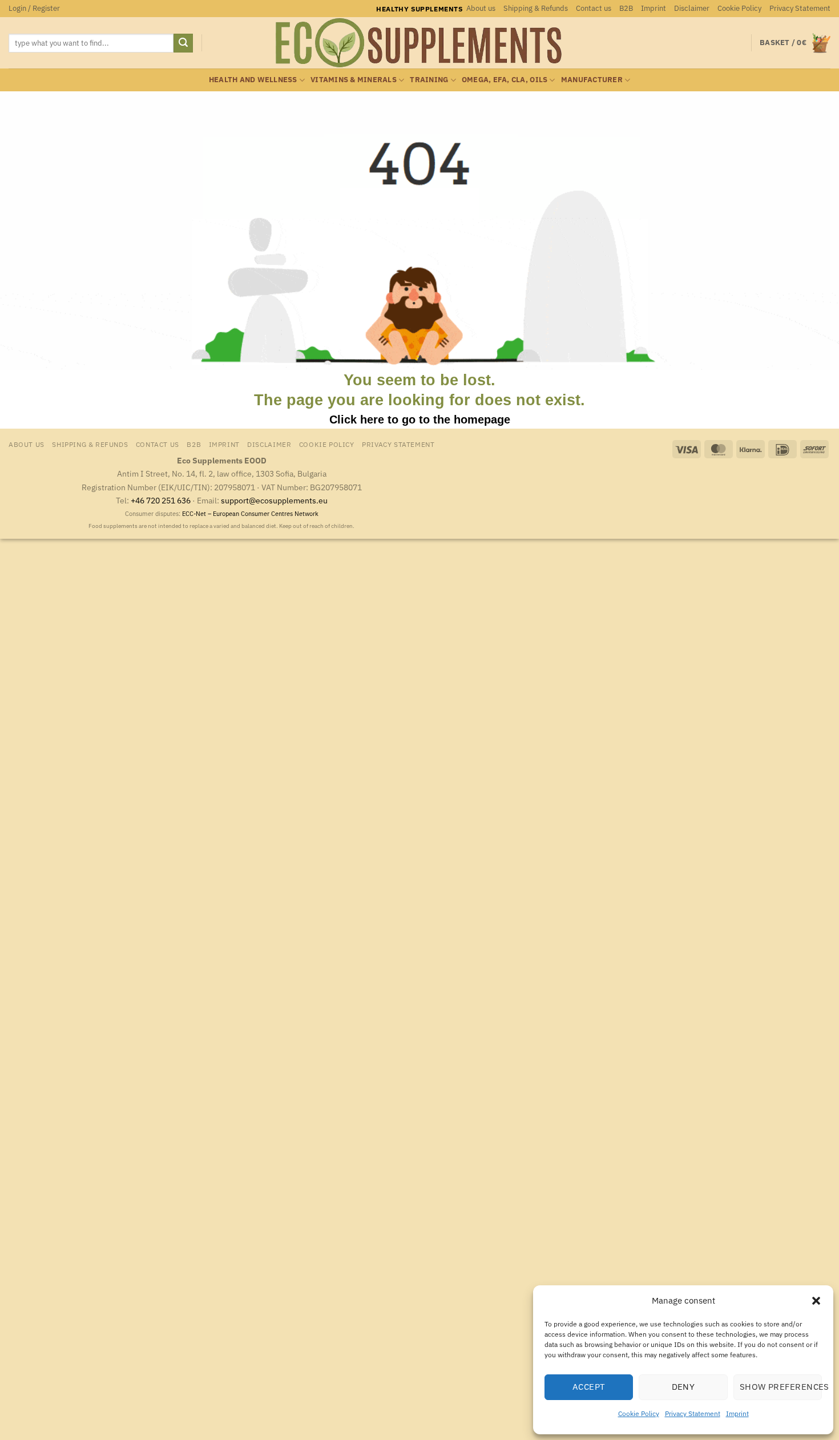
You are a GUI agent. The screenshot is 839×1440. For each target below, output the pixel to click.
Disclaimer (691, 8)
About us (480, 8)
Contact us (593, 8)
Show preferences (781, 1386)
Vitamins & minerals (353, 79)
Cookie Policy (638, 1413)
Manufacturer (592, 79)
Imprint (737, 1413)
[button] (816, 1300)
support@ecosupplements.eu (274, 500)
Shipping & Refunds (535, 8)
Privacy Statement (692, 1413)
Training (429, 79)
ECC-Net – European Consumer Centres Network (250, 514)
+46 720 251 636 (161, 500)
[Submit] (183, 43)
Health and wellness (253, 79)
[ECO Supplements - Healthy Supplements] (419, 42)
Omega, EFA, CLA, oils (504, 79)
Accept (589, 1386)
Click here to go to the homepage (419, 419)
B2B (626, 8)
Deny (683, 1386)
